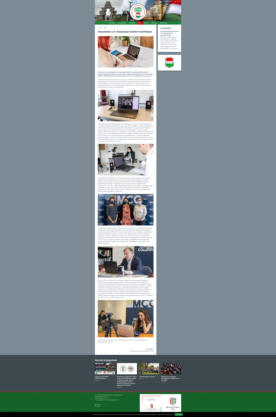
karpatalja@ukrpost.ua (114, 400)
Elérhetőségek (169, 1)
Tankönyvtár (163, 23)
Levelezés (161, 1)
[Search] (101, 1)
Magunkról (112, 23)
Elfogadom (179, 414)
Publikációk (132, 23)
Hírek (139, 23)
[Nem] (274, 414)
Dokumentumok (122, 23)
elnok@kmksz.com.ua (103, 400)
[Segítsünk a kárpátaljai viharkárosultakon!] (105, 368)
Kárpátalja (154, 23)
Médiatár (146, 23)
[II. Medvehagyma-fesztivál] (149, 368)
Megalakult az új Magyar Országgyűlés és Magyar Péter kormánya (170, 378)
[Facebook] (98, 1)
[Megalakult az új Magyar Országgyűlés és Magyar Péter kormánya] (171, 368)
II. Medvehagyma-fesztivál (147, 376)
